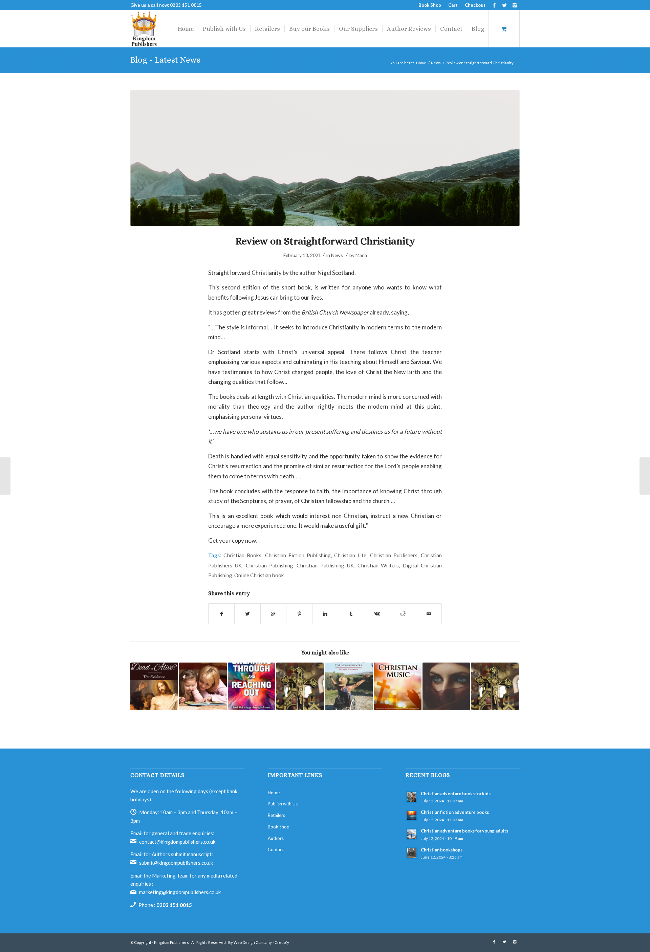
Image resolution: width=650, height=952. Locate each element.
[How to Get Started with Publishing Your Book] (5, 476)
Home (421, 63)
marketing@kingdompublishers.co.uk (180, 892)
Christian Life (350, 555)
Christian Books (242, 555)
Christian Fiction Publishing (298, 555)
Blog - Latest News (165, 60)
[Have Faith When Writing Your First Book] (495, 686)
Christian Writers (378, 565)
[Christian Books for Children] (203, 686)
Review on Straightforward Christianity (325, 241)
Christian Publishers (393, 555)
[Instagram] (515, 5)
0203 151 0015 (174, 905)
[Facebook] (494, 5)
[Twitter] (504, 5)
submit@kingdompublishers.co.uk (176, 863)
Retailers (276, 815)
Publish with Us (283, 803)
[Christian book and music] (397, 686)
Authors (276, 838)
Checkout (475, 5)
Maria (361, 255)
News (436, 63)
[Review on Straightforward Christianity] (325, 158)
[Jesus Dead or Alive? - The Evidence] (154, 686)
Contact (276, 849)
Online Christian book (259, 575)
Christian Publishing (269, 565)
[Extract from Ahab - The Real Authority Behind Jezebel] (446, 686)
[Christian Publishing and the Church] (300, 686)
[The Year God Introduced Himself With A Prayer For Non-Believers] (349, 686)
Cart (453, 5)
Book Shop (429, 5)
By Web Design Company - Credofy (258, 942)
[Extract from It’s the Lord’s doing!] (645, 476)
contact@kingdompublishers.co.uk (177, 842)
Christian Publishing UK (325, 565)
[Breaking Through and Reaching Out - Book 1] (252, 686)
